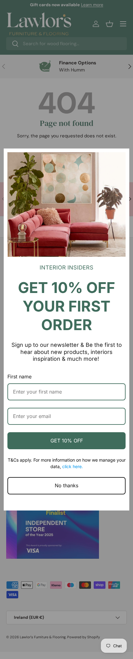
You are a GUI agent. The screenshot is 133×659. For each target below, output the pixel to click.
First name (19, 376)
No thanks (66, 485)
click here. (72, 466)
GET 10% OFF (66, 440)
